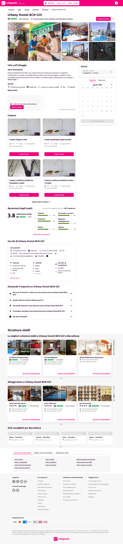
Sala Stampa (41, 506)
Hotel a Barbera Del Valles (84, 462)
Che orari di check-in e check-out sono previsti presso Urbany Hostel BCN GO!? (40, 294)
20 (97, 106)
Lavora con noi (42, 497)
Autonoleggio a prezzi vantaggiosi (98, 484)
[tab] (22, 453)
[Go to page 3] (62, 378)
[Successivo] (111, 85)
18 (88, 106)
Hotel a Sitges (19, 459)
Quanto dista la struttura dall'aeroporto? (28, 300)
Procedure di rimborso (69, 484)
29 (107, 111)
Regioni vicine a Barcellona (43, 453)
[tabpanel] (61, 464)
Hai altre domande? (20, 316)
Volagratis (11, 9)
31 (83, 116)
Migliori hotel (92, 493)
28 (102, 111)
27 (97, 111)
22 (107, 106)
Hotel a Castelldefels (21, 462)
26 (92, 111)
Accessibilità (67, 497)
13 (97, 101)
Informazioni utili (68, 490)
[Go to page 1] (60, 378)
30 (111, 111)
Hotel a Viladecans (51, 462)
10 (83, 101)
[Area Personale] (117, 3)
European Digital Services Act (72, 493)
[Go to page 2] (61, 378)
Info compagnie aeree (69, 487)
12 (92, 101)
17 (83, 106)
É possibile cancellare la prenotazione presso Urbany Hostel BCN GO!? (39, 311)
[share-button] (113, 19)
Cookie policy (42, 490)
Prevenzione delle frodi (70, 500)
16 (111, 101)
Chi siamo (40, 481)
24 (83, 111)
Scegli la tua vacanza (94, 490)
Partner (40, 503)
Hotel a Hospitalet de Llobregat (85, 459)
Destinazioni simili (62, 453)
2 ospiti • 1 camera (72, 3)
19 (92, 106)
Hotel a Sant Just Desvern (22, 468)
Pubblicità (41, 500)
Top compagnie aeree (94, 481)
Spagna (27, 9)
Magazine (91, 497)
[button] (34, 41)
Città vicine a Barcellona (22, 453)
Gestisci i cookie (42, 493)
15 (107, 101)
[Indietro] (83, 85)
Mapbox (63, 109)
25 (88, 111)
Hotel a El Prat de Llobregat (23, 465)
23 (111, 106)
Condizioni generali (43, 484)
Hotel (19, 9)
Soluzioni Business (43, 509)
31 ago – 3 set (61, 3)
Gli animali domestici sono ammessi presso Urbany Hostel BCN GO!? (38, 306)
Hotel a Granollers (51, 465)
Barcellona (51, 3)
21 (102, 106)
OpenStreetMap (70, 109)
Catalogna (35, 9)
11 (88, 101)
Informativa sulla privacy (45, 487)
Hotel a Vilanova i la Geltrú (84, 465)
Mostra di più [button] (14, 278)
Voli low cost (92, 487)
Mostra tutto (12, 90)
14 (102, 101)
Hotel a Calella (50, 459)
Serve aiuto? (66, 481)
